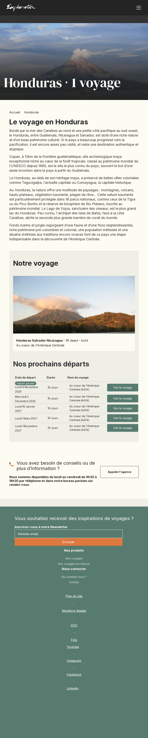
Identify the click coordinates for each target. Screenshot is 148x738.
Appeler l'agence (119, 471)
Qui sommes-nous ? (74, 576)
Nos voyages (74, 558)
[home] (36, 8)
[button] (138, 7)
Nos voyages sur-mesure (74, 563)
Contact (74, 582)
